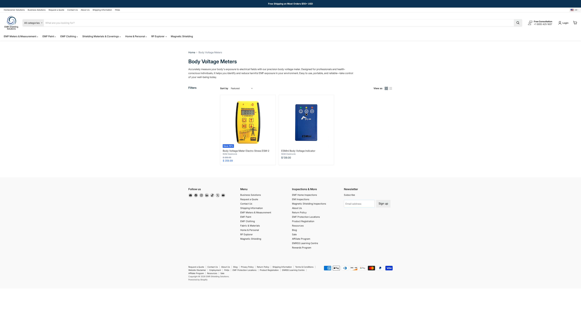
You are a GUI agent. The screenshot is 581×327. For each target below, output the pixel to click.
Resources (298, 225)
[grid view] (386, 88)
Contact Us (72, 10)
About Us (85, 10)
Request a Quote (56, 10)
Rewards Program (301, 247)
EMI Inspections (300, 199)
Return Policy (299, 212)
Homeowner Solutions (14, 10)
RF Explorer (158, 36)
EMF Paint (49, 36)
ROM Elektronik (230, 154)
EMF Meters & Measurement (20, 36)
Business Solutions (37, 10)
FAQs (117, 10)
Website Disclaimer (197, 270)
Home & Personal (135, 36)
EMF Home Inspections (304, 194)
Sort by (224, 88)
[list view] (390, 88)
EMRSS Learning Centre (305, 243)
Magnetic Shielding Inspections (309, 203)
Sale (294, 234)
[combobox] (575, 10)
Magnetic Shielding (182, 36)
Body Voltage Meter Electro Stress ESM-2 (246, 150)
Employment (215, 270)
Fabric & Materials (250, 225)
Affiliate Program (301, 238)
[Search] (518, 22)
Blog (294, 230)
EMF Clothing (68, 36)
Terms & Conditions (304, 267)
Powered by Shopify (197, 279)
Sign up (383, 203)
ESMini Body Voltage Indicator (298, 150)
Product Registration (303, 221)
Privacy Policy (247, 267)
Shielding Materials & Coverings (101, 36)
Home (191, 52)
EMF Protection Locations (306, 216)
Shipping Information (102, 10)
